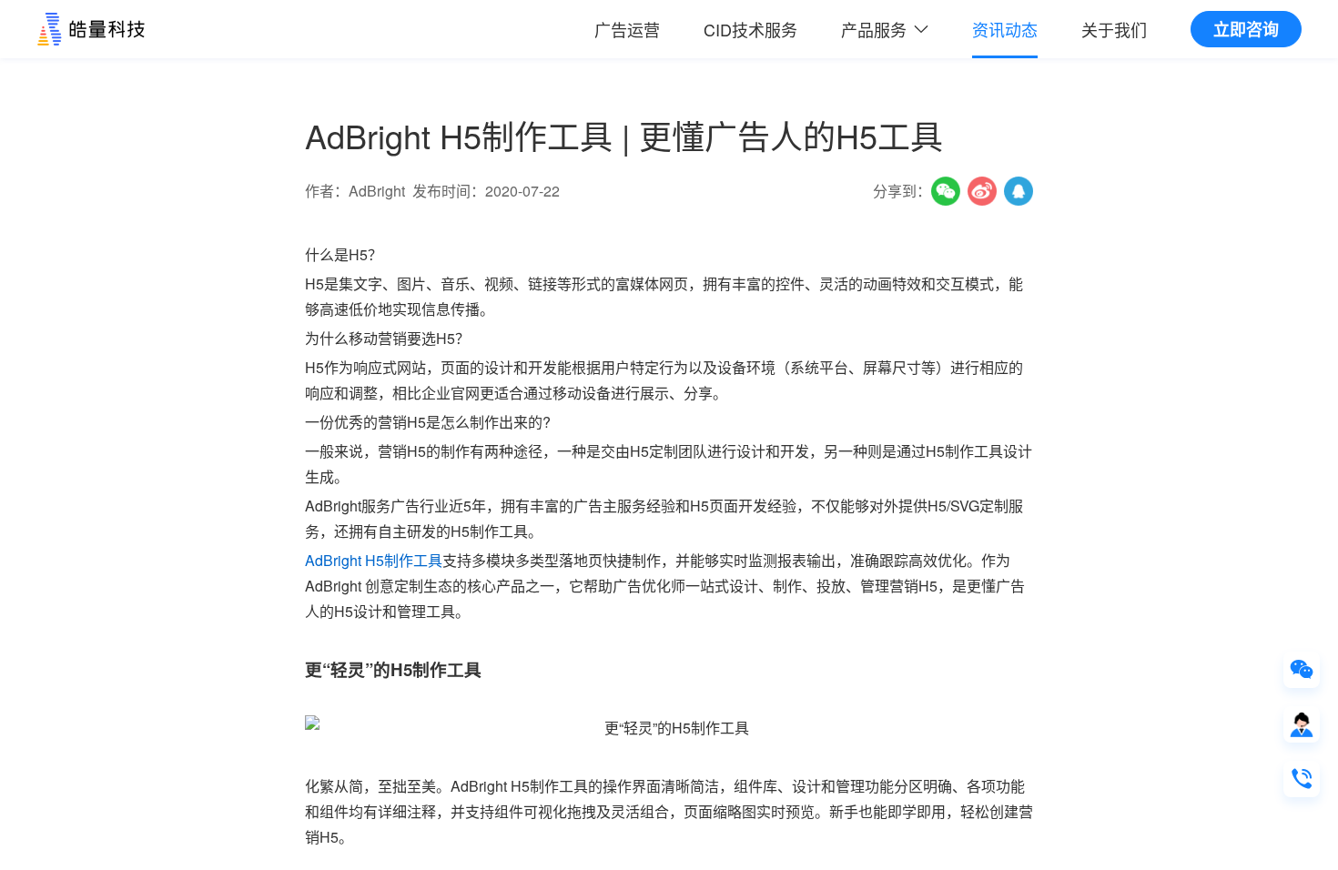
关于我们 (1114, 29)
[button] (884, 29)
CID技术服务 (750, 29)
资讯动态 (1005, 29)
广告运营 (627, 29)
